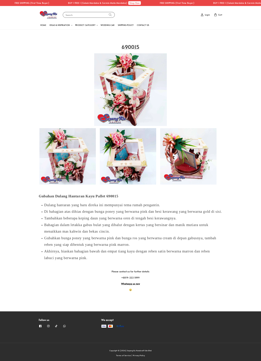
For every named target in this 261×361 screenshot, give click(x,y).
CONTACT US (143, 25)
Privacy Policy (139, 355)
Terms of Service (123, 355)
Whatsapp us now (130, 283)
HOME (43, 25)
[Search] (110, 14)
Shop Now (126, 2)
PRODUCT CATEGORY (85, 25)
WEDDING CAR (108, 25)
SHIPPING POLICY (126, 25)
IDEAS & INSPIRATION (59, 25)
